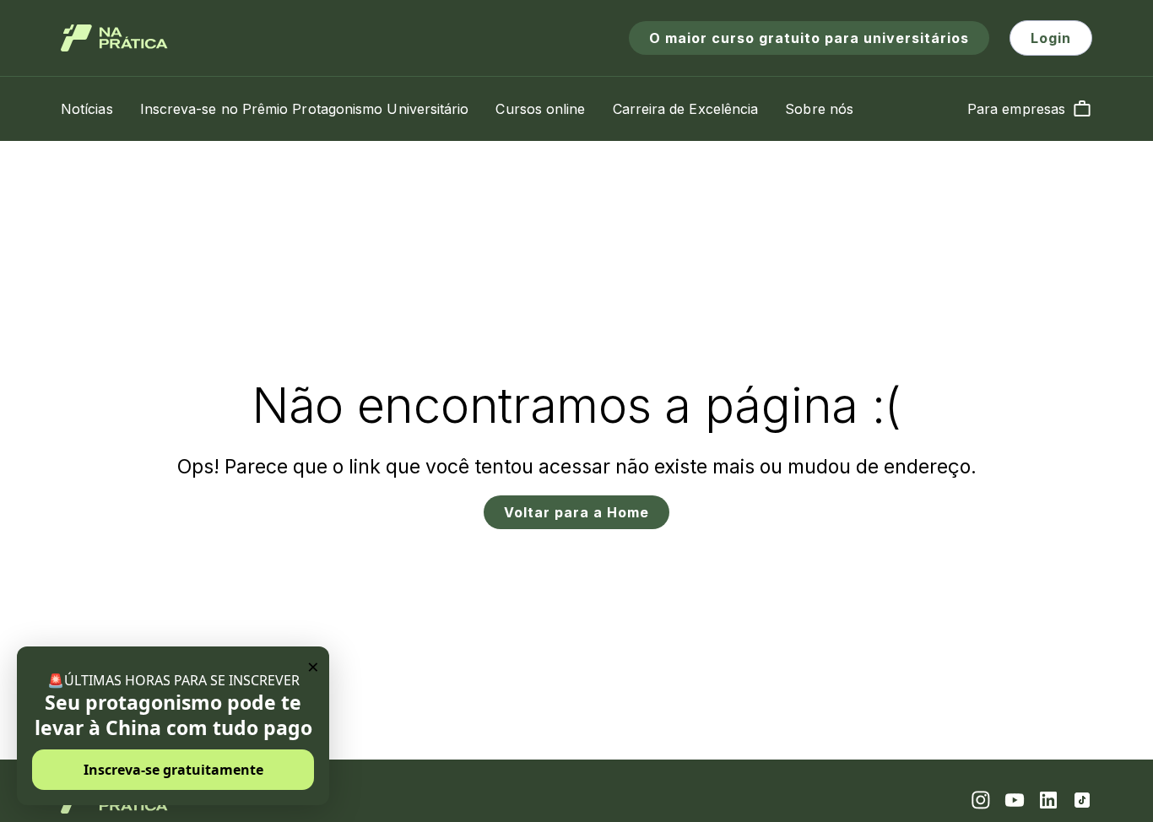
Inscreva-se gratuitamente (173, 769)
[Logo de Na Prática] (114, 37)
